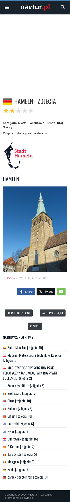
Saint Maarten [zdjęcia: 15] (25, 347)
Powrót (35, 326)
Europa (50, 123)
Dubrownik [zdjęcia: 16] (23, 438)
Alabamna (40, 133)
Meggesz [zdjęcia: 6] (21, 461)
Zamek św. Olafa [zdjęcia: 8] (26, 385)
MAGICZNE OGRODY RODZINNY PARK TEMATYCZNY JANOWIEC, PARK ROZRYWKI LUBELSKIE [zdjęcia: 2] (30, 373)
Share (28, 291)
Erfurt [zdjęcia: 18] (20, 416)
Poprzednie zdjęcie (19, 313)
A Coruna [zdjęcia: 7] (21, 446)
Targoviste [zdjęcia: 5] (22, 454)
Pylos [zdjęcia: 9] (19, 431)
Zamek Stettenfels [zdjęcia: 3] (28, 477)
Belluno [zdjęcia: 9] (20, 408)
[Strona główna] (35, 10)
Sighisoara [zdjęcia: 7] (22, 393)
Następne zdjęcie (53, 313)
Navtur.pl (33, 494)
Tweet (48, 291)
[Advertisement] (35, 51)
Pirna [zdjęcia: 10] (19, 400)
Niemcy (7, 127)
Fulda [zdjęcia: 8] (19, 469)
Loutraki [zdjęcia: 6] (21, 423)
